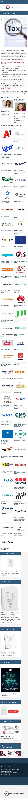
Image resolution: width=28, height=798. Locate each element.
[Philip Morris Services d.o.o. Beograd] (7, 434)
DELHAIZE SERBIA (5, 216)
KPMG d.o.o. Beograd (20, 349)
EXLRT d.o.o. (4, 246)
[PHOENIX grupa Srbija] (20, 434)
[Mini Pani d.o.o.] (20, 372)
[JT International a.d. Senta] (20, 314)
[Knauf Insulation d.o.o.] (20, 328)
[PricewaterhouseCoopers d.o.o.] (7, 450)
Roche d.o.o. (4, 486)
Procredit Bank (18, 456)
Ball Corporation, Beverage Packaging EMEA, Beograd (7, 156)
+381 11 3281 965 (6, 88)
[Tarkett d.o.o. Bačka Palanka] (7, 508)
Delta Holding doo (6, 230)
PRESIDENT (6, 97)
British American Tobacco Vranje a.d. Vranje (20, 172)
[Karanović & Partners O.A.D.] (7, 328)
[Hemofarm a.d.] (7, 299)
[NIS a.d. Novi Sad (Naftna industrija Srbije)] (20, 399)
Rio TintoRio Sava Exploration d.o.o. (20, 472)
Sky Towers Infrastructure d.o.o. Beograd (20, 503)
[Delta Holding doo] (7, 224)
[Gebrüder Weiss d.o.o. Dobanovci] (7, 270)
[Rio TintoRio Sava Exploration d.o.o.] (20, 465)
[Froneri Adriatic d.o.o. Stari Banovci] (7, 255)
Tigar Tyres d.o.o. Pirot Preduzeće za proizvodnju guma (19, 519)
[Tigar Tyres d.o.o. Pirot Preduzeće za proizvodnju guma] (20, 511)
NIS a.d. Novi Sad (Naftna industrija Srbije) (19, 407)
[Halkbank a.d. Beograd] (20, 284)
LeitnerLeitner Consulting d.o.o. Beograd (6, 364)
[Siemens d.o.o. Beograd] (7, 495)
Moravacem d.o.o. (6, 392)
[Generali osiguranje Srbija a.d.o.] (20, 270)
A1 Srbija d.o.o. (5, 140)
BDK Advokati (18, 154)
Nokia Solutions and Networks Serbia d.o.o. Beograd (6, 423)
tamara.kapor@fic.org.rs (6, 87)
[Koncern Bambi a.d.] (7, 343)
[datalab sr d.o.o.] (20, 195)
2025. (14, 655)
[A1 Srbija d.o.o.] (7, 134)
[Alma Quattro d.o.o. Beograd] (20, 134)
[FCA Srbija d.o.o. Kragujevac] (20, 240)
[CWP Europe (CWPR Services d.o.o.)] (7, 195)
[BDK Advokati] (20, 148)
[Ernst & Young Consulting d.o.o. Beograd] (20, 224)
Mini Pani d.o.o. (18, 378)
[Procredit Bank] (20, 450)
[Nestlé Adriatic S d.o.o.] (7, 399)
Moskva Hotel (18, 392)
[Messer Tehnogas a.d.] (7, 372)
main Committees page (22, 93)
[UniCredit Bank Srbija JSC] (7, 527)
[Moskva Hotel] (20, 386)
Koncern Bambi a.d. (6, 349)
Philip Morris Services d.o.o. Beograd (5, 442)
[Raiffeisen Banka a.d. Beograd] (7, 465)
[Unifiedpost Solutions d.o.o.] (20, 527)
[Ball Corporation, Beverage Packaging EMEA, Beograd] (7, 148)
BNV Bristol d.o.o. (6, 170)
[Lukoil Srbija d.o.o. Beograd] (20, 356)
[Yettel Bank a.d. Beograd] (7, 542)
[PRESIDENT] (7, 104)
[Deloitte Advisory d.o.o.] (20, 210)
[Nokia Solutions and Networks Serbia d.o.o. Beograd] (7, 415)
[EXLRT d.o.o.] (7, 240)
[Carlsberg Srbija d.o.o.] (7, 180)
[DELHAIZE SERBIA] (7, 210)
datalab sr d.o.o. (19, 201)
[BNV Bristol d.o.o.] (7, 164)
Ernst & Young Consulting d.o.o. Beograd (19, 232)
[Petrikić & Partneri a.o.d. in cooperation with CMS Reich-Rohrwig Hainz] (20, 416)
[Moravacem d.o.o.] (7, 386)
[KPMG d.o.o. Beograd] (20, 343)
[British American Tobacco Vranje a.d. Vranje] (20, 164)
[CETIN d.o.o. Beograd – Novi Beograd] (20, 180)
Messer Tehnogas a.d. (7, 378)
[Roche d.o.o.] (7, 481)
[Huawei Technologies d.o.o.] (20, 299)
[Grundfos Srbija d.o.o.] (7, 284)
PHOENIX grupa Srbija (20, 440)
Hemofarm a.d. (5, 305)
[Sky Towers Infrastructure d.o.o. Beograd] (20, 495)
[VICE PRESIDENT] (20, 107)
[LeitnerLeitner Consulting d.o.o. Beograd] (7, 356)
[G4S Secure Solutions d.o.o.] (20, 255)
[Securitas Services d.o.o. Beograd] (20, 481)
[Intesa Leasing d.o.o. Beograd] (7, 314)
